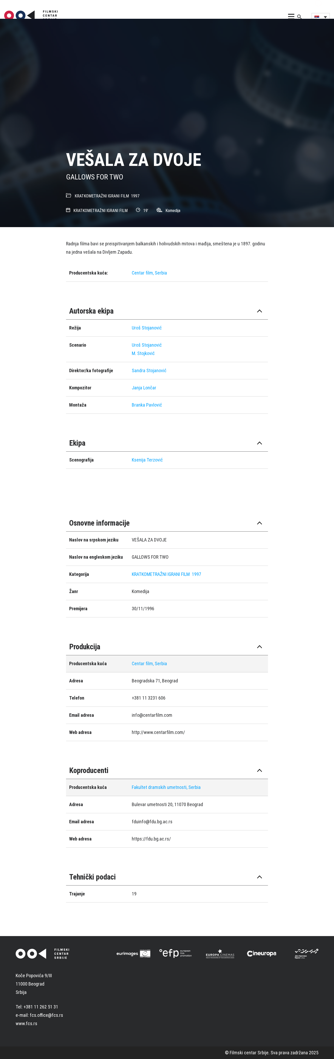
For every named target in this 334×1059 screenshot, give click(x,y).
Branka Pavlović (147, 405)
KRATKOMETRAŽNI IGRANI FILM (102, 196)
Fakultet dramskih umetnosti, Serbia (166, 787)
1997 (135, 196)
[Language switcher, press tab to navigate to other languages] (321, 17)
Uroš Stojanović (147, 328)
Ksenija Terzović (147, 460)
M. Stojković (143, 353)
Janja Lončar (144, 387)
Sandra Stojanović (149, 370)
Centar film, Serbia (149, 273)
